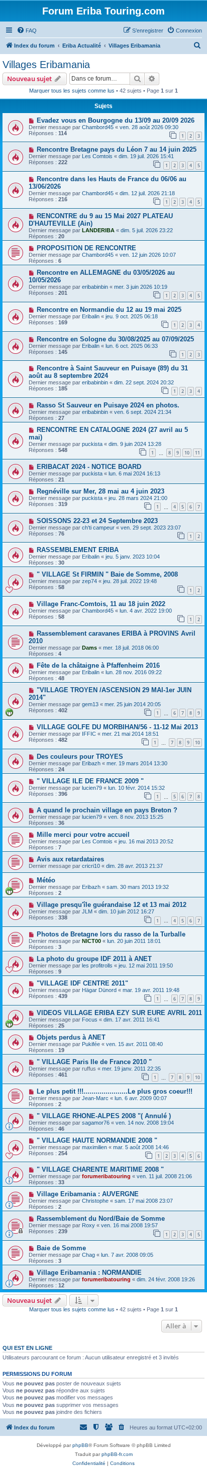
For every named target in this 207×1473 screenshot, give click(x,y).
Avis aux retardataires (70, 859)
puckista (92, 444)
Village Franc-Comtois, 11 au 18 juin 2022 (101, 604)
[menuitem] (27, 31)
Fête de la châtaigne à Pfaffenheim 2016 (98, 665)
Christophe (95, 1201)
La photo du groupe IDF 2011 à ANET (94, 958)
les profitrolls (97, 965)
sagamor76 (96, 1123)
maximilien (94, 1147)
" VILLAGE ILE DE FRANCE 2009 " (90, 781)
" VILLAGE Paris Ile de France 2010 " (94, 1062)
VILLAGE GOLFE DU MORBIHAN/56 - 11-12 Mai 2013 (117, 727)
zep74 (89, 581)
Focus (89, 1020)
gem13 (90, 704)
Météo (46, 880)
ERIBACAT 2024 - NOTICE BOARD (89, 466)
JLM (87, 911)
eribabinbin (95, 287)
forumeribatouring (106, 1176)
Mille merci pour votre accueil (83, 834)
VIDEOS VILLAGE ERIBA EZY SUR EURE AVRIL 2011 (119, 1013)
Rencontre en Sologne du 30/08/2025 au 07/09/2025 (115, 339)
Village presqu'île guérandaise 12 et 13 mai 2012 (111, 904)
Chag (88, 1255)
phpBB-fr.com (117, 1454)
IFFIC (89, 734)
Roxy (88, 1225)
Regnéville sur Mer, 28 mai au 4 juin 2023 (100, 491)
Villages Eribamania (46, 64)
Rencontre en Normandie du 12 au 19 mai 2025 (109, 309)
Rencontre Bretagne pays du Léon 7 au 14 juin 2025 (116, 149)
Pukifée (91, 1044)
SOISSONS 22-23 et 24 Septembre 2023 (97, 521)
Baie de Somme (61, 1248)
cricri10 (91, 866)
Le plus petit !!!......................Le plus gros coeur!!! (114, 1091)
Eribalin (90, 316)
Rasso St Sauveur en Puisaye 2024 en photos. (108, 405)
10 (186, 452)
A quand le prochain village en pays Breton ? (107, 810)
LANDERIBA (98, 230)
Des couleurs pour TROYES (80, 756)
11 (197, 452)
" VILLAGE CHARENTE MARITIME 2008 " (100, 1169)
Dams (89, 648)
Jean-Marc (95, 1098)
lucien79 (92, 788)
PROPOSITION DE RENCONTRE (86, 248)
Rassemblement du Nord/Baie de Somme (101, 1218)
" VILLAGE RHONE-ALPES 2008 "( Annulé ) (104, 1116)
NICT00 (91, 941)
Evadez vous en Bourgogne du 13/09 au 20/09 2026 (115, 120)
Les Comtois (97, 156)
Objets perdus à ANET (71, 1037)
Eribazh (91, 763)
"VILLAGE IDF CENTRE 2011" (82, 983)
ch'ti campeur (98, 528)
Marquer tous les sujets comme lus (72, 91)
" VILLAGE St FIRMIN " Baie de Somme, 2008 (107, 574)
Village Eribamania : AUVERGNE (88, 1194)
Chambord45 (98, 127)
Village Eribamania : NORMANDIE (89, 1272)
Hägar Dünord (99, 990)
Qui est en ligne (27, 1348)
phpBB (80, 1445)
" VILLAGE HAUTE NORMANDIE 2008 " (97, 1140)
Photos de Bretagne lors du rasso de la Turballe (111, 934)
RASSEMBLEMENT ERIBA (78, 550)
